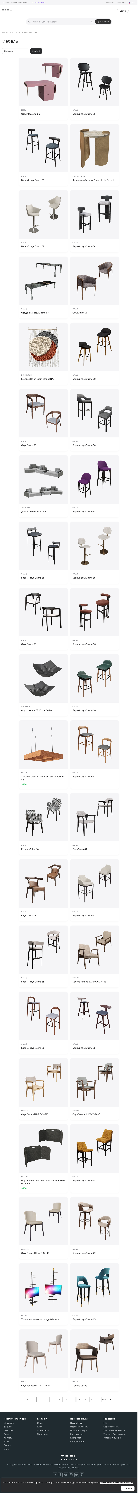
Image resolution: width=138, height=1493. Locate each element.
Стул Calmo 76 (80, 312)
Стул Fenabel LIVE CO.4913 (34, 1114)
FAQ (105, 1423)
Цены (6, 1449)
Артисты (8, 1437)
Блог (39, 1426)
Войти (123, 10)
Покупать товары (78, 1430)
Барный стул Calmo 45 (84, 1319)
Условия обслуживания (115, 1434)
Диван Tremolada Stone (33, 511)
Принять (128, 1488)
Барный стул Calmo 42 (84, 1253)
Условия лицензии (112, 1437)
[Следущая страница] (110, 1399)
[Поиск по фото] (92, 22)
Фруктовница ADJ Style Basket (37, 710)
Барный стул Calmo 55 (84, 1047)
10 (92, 1399)
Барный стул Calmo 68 (84, 445)
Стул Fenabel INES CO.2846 (86, 1114)
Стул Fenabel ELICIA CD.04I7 (35, 1385)
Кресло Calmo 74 (30, 849)
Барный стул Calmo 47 (84, 776)
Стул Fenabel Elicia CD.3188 (35, 1253)
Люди (7, 1441)
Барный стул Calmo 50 (84, 113)
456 (104, 1399)
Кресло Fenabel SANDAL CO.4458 (89, 981)
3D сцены (8, 1426)
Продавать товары (79, 1426)
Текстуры (8, 1430)
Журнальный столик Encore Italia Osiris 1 (93, 180)
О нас (39, 1423)
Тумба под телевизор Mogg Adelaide (40, 1319)
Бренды (7, 1434)
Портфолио (42, 1434)
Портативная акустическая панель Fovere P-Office (43, 1182)
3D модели (9, 1423)
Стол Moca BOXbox (31, 113)
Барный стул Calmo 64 (84, 511)
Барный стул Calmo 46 (84, 710)
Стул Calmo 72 (80, 849)
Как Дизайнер (77, 1441)
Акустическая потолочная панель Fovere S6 (42, 778)
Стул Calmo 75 (28, 445)
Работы (7, 1445)
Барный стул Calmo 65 (32, 1047)
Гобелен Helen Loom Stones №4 (37, 378)
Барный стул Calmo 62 (84, 378)
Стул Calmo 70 (28, 644)
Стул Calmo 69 (29, 915)
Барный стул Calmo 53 (32, 981)
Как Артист (75, 1437)
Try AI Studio (40, 3)
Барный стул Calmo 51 (32, 577)
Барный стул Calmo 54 (84, 246)
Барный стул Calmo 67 (84, 915)
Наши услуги (76, 1423)
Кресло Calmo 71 (81, 1385)
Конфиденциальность (114, 1430)
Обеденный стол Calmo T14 (35, 312)
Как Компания (76, 1434)
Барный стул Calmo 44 (84, 1180)
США (133, 3)
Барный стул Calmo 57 (32, 246)
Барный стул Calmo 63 (32, 180)
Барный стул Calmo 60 (84, 644)
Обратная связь (111, 1426)
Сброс (35, 51)
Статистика (43, 1430)
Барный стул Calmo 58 (84, 577)
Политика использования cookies (116, 1482)
